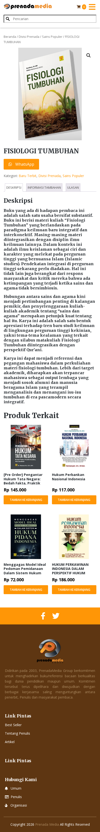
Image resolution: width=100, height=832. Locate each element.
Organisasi (18, 805)
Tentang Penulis (17, 733)
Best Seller (13, 725)
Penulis (16, 796)
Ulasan (73, 187)
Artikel (10, 741)
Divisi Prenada (29, 36)
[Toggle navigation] (92, 6)
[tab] (14, 187)
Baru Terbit (27, 175)
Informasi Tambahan (44, 187)
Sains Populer (52, 36)
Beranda (10, 36)
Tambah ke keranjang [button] (26, 500)
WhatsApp (24, 164)
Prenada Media (47, 824)
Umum (16, 788)
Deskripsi (13, 187)
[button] (88, 55)
